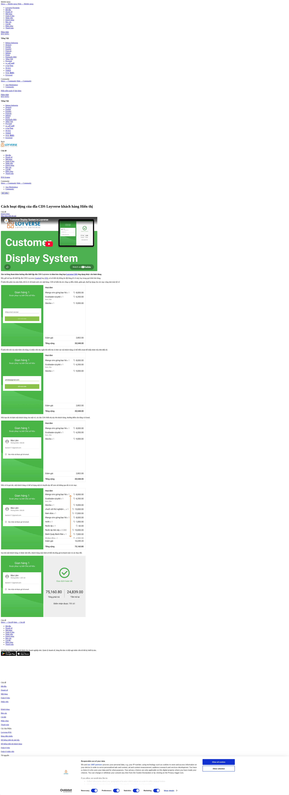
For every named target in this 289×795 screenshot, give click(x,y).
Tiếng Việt (9, 59)
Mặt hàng (8, 14)
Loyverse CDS (71, 274)
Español (8, 49)
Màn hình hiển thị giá (8, 216)
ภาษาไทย (9, 66)
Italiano (8, 53)
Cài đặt (7, 24)
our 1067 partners (95, 765)
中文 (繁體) (9, 73)
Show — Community (8, 81)
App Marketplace (11, 85)
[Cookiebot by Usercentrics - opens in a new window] (66, 790)
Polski (7, 55)
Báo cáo (8, 22)
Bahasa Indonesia (11, 43)
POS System (5, 177)
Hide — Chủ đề (19, 622)
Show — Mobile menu (9, 4)
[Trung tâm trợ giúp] (9, 146)
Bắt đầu (8, 10)
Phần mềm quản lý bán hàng (11, 91)
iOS (46, 278)
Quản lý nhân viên (7, 751)
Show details (169, 791)
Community (9, 87)
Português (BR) (11, 57)
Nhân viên (9, 18)
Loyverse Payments (12, 8)
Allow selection (219, 769)
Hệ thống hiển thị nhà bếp (10, 740)
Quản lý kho (9, 16)
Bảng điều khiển (7, 736)
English (8, 47)
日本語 (8, 70)
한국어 (8, 68)
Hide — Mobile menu (25, 4)
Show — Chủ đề (7, 622)
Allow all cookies (218, 762)
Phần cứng (9, 26)
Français (8, 51)
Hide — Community (24, 81)
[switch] (116, 790)
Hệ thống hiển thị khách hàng (11, 744)
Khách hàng (9, 20)
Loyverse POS (6, 732)
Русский (8, 61)
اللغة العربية (9, 63)
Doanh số (8, 12)
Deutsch (8, 45)
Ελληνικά (8, 75)
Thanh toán (9, 28)
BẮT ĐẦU (5, 34)
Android (38, 278)
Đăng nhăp (5, 32)
